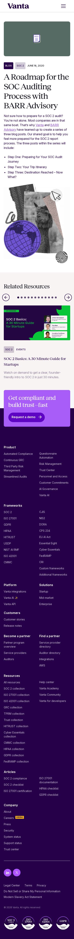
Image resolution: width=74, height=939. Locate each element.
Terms (28, 885)
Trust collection (13, 719)
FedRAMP (45, 555)
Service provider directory (50, 644)
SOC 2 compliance (15, 778)
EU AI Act (44, 537)
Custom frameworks (51, 568)
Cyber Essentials (49, 549)
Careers (9, 818)
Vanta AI (44, 495)
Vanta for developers (52, 700)
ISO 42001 (10, 556)
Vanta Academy (49, 688)
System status (12, 836)
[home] (18, 6)
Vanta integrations (15, 591)
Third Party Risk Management (14, 468)
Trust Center (47, 470)
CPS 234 (44, 530)
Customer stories (14, 619)
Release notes (13, 625)
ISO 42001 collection (16, 701)
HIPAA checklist (48, 788)
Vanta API (10, 604)
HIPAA (7, 530)
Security (9, 830)
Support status (13, 843)
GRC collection (13, 707)
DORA (43, 524)
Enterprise (45, 604)
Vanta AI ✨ (11, 597)
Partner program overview (14, 644)
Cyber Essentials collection (14, 734)
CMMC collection (14, 742)
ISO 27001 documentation (48, 780)
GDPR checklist (48, 794)
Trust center (11, 849)
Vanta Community (50, 694)
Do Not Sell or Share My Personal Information (32, 891)
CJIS (42, 511)
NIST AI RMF (11, 549)
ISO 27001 (10, 518)
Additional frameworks (53, 574)
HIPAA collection (14, 749)
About (7, 811)
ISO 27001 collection (16, 694)
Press (7, 824)
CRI (41, 562)
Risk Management (50, 463)
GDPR (7, 524)
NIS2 (42, 518)
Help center (46, 682)
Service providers (15, 652)
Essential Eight (48, 543)
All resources (12, 682)
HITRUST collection (16, 726)
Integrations (46, 659)
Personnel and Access (53, 476)
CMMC (8, 562)
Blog (8, 65)
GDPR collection (14, 755)
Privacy (41, 885)
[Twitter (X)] (16, 873)
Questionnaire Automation (48, 455)
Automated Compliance (18, 453)
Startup (43, 591)
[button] (62, 6)
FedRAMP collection (16, 761)
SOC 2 (20, 65)
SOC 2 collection (14, 688)
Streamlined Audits (15, 476)
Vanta (40, 125)
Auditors (9, 659)
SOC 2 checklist (14, 784)
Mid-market (46, 597)
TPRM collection (14, 713)
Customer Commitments (53, 482)
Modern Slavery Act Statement (23, 897)
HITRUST (9, 537)
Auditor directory (49, 652)
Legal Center (12, 885)
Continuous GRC (14, 460)
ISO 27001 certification (18, 791)
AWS (42, 665)
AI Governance (48, 488)
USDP (7, 543)
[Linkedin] (7, 873)
